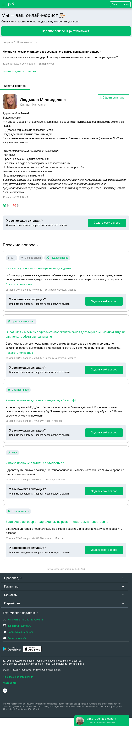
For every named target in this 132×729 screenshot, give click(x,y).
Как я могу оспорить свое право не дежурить (38, 268)
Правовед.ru (13, 578)
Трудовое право (59, 257)
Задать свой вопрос (107, 222)
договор (32, 71)
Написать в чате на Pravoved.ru (25, 619)
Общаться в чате (113, 97)
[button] (101, 720)
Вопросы (8, 42)
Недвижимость (25, 42)
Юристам (10, 595)
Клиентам (11, 586)
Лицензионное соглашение (18, 677)
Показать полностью (19, 284)
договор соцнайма (13, 71)
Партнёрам (12, 603)
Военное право (20, 389)
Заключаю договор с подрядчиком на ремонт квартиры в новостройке (57, 521)
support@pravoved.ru (19, 625)
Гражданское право (23, 321)
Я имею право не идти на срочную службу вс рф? (41, 400)
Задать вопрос (120, 4)
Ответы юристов (15, 85)
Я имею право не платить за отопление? (35, 463)
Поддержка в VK (17, 638)
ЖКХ (14, 452)
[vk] (5, 690)
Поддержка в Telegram (20, 632)
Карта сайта (9, 682)
